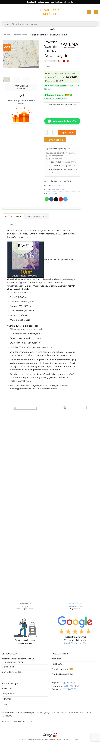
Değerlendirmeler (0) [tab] (36, 216)
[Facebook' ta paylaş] (51, 199)
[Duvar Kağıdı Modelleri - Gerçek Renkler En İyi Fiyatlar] (50, 12)
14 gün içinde (75, 603)
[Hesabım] (89, 12)
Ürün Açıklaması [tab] (13, 216)
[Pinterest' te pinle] (61, 199)
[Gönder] (95, 23)
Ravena (6, 34)
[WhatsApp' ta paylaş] (47, 199)
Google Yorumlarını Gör (75, 643)
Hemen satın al (55, 140)
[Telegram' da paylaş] (65, 199)
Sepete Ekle (67, 132)
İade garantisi (75, 606)
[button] (3, 12)
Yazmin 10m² (20, 34)
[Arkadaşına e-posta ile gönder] (56, 199)
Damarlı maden (59, 189)
